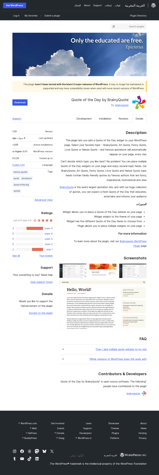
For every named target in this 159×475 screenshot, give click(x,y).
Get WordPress (14, 5)
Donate (59, 433)
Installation (105, 118)
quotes (17, 191)
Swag (60, 438)
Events (60, 428)
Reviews (123, 118)
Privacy (143, 438)
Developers (86, 433)
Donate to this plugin (41, 313)
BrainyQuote (67, 187)
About (143, 423)
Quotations (27, 178)
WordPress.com (27, 423)
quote (16, 178)
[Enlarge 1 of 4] (142, 267)
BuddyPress (29, 438)
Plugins (115, 433)
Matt (33, 428)
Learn (89, 423)
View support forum (41, 282)
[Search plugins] (114, 26)
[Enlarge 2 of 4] (112, 267)
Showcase (113, 423)
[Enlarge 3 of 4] (82, 267)
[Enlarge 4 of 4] (142, 284)
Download (19, 102)
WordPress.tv (83, 438)
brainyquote (122, 105)
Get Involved (57, 423)
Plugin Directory (138, 15)
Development (84, 118)
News (144, 428)
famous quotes (20, 172)
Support (16, 118)
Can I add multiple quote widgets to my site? (121, 349)
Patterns (114, 438)
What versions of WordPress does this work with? (118, 359)
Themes (115, 428)
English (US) (18, 165)
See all (16, 255)
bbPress (31, 433)
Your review (46, 255)
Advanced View (44, 199)
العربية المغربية (110, 455)
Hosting (143, 433)
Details (139, 118)
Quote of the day (21, 185)
